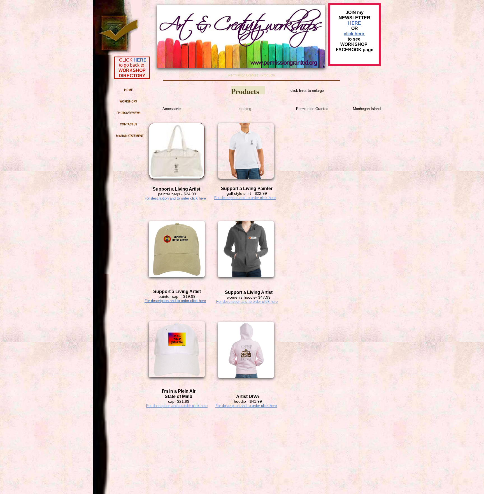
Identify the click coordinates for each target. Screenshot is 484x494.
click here (354, 33)
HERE (140, 60)
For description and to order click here (175, 198)
